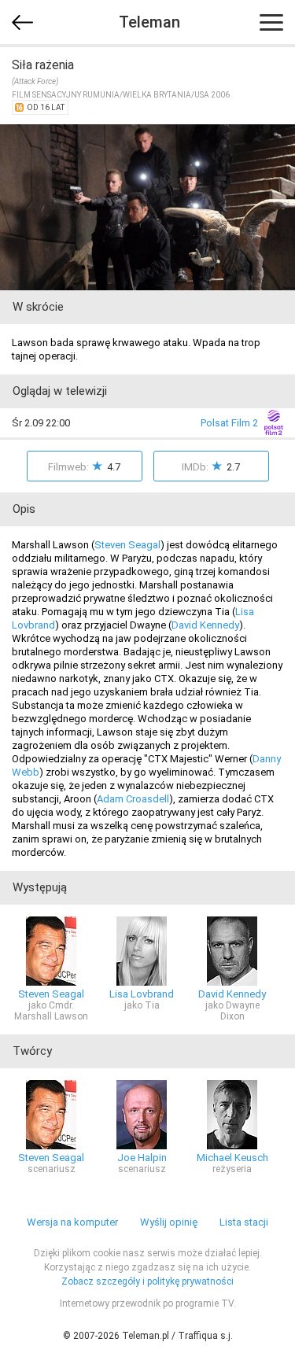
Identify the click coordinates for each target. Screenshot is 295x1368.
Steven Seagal (127, 545)
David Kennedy (205, 625)
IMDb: (211, 466)
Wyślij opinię (168, 1222)
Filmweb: (84, 466)
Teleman (149, 22)
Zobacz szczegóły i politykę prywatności (147, 1281)
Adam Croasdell (133, 799)
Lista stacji (243, 1222)
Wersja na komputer (72, 1222)
